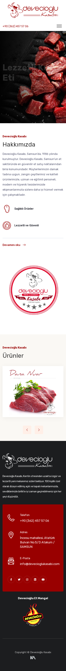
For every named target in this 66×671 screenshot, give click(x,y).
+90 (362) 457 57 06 (15, 26)
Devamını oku (11, 245)
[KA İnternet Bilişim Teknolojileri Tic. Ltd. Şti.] (33, 657)
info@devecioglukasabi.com (40, 564)
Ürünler (12, 109)
